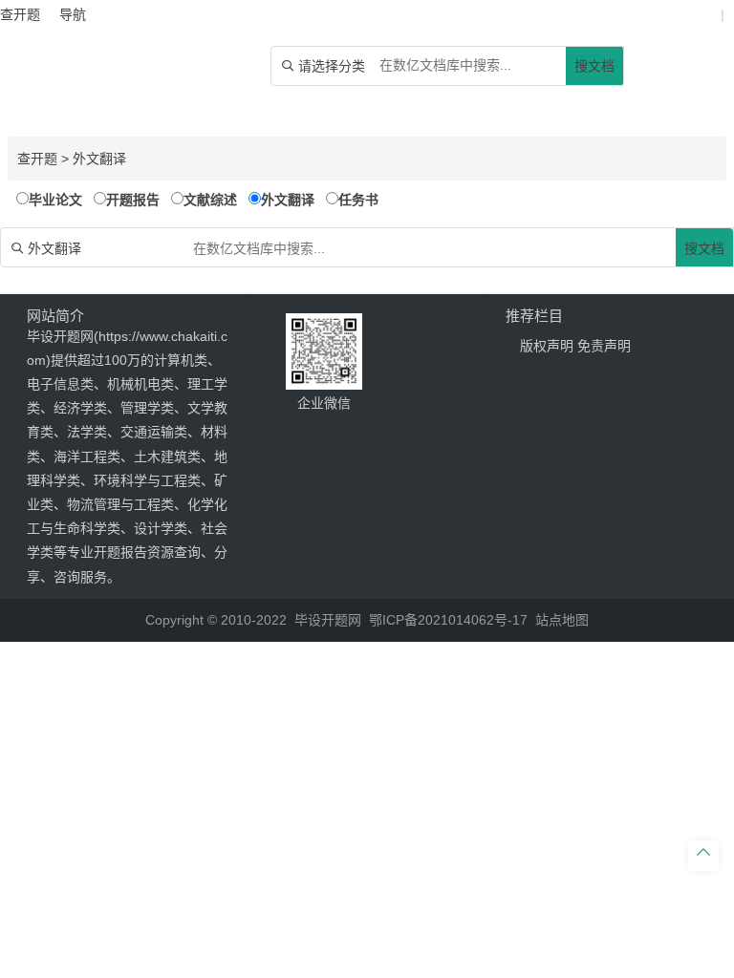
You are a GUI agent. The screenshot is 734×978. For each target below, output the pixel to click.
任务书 (358, 199)
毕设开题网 (327, 619)
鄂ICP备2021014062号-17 (448, 619)
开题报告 (133, 199)
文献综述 (210, 199)
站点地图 (562, 619)
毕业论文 (55, 199)
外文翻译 (99, 158)
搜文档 (594, 66)
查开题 (37, 158)
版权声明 (546, 345)
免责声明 (604, 345)
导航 (72, 14)
